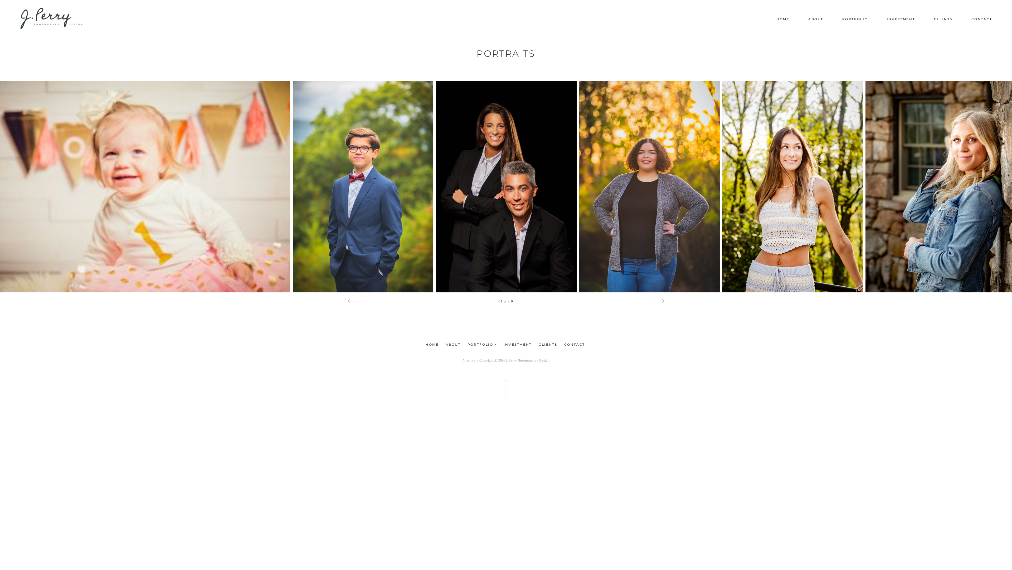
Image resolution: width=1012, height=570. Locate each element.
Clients (943, 19)
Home (783, 19)
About (815, 19)
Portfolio (855, 19)
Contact (981, 19)
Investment (901, 19)
